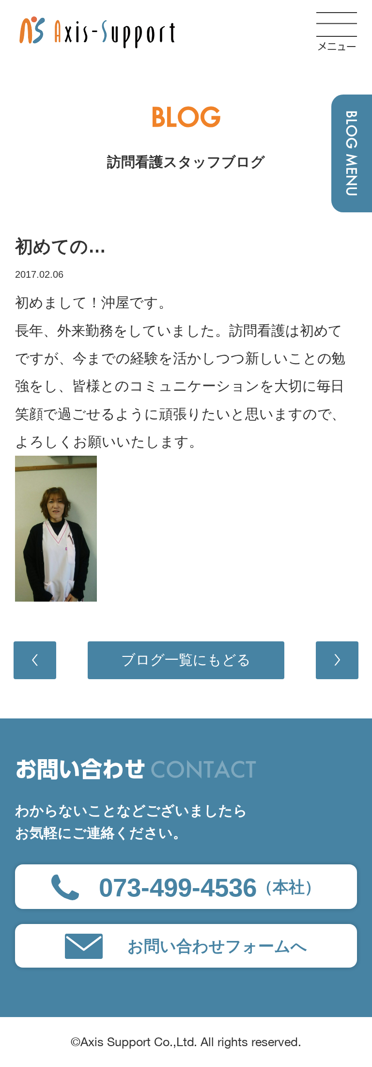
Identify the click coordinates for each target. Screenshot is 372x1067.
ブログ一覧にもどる (186, 660)
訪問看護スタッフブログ (186, 162)
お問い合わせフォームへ (217, 946)
